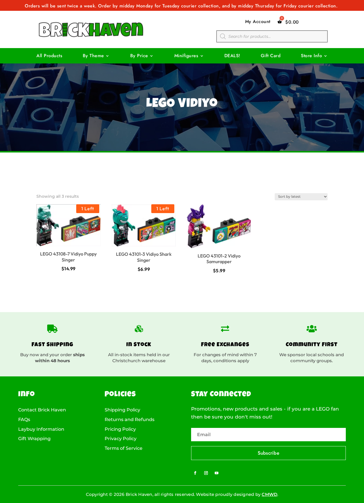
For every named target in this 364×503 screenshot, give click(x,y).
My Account (257, 22)
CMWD (269, 494)
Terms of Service (123, 448)
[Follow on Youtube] (216, 473)
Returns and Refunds (129, 419)
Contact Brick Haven (42, 410)
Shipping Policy (122, 410)
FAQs (24, 419)
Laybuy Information (41, 429)
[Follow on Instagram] (206, 473)
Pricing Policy (120, 429)
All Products (49, 56)
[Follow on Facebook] (195, 473)
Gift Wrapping (34, 438)
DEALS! (232, 56)
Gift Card (271, 56)
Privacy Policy (120, 438)
